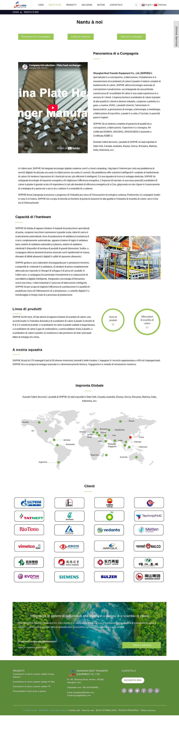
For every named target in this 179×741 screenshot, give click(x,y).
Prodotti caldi (74, 710)
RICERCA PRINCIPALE (128, 710)
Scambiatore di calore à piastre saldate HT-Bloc (34, 682)
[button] (36, 37)
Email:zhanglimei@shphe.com (80, 692)
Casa (41, 5)
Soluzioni (87, 5)
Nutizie (101, 5)
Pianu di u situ (88, 710)
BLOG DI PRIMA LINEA (106, 710)
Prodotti (71, 5)
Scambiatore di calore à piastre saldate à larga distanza (33, 675)
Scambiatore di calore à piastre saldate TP (31, 686)
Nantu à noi (55, 5)
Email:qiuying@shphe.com (79, 695)
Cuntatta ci (116, 5)
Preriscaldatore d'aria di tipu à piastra (29, 691)
